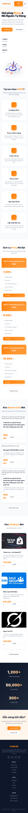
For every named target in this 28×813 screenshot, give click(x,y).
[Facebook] (9, 757)
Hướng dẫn (14, 780)
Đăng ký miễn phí (14, 728)
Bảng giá (14, 772)
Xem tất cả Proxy (14, 391)
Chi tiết (12, 437)
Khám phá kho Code (14, 508)
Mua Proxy (14, 765)
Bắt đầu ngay (7, 29)
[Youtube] (19, 757)
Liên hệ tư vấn (13, 732)
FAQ (14, 782)
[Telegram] (12, 757)
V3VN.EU (6, 4)
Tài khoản (14, 770)
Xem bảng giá (19, 29)
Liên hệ (14, 787)
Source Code (14, 767)
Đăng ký (18, 3)
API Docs (14, 785)
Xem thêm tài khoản (14, 654)
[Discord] (15, 757)
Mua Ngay (7, 295)
